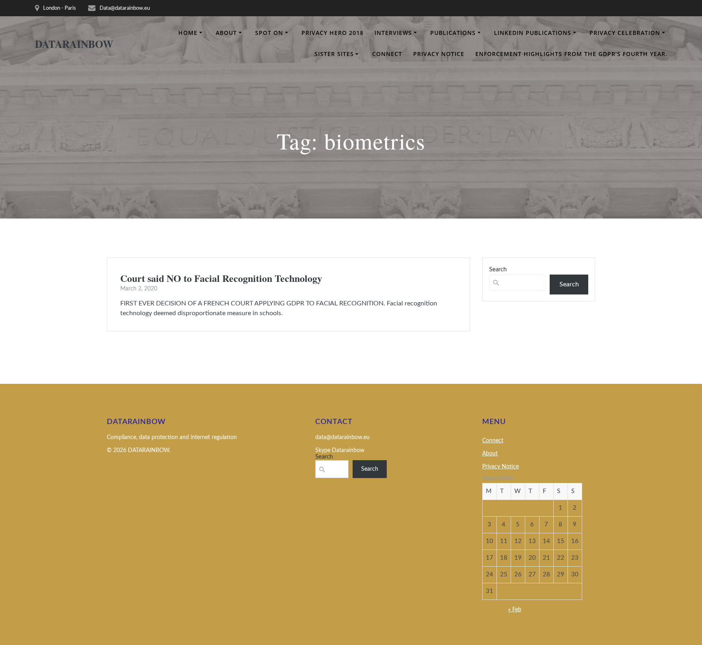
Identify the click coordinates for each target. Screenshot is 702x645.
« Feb (514, 610)
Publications (453, 33)
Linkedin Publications (532, 33)
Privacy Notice (438, 54)
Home (187, 33)
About (226, 33)
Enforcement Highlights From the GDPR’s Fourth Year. (571, 54)
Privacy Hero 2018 (332, 33)
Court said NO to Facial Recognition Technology (221, 278)
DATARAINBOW (74, 44)
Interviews (393, 33)
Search (498, 269)
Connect (387, 54)
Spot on (269, 33)
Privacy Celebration (624, 33)
